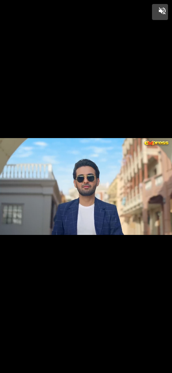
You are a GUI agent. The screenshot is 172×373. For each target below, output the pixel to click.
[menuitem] (148, 366)
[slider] (86, 358)
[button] (160, 12)
